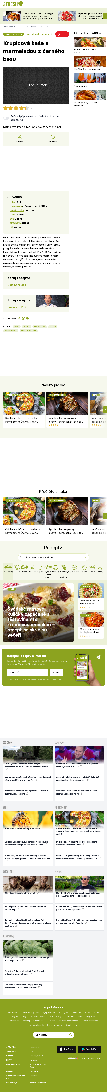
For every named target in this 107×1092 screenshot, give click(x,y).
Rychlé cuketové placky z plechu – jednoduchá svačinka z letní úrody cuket (65, 420)
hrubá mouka (17, 210)
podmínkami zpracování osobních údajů (47, 679)
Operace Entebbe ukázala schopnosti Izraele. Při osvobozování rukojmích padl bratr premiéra (26, 843)
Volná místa (11, 1051)
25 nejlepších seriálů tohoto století (20, 893)
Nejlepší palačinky (55, 1025)
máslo (13, 214)
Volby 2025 (90, 1016)
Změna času (76, 1012)
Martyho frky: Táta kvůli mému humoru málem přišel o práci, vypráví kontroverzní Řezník (79, 894)
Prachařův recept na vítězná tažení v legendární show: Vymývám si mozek (77, 765)
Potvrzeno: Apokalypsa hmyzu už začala (23, 828)
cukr (12, 218)
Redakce (33, 1076)
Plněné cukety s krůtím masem (85, 51)
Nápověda (34, 1071)
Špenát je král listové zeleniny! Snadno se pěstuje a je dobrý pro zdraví (27, 959)
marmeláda (16, 206)
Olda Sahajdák (32, 34)
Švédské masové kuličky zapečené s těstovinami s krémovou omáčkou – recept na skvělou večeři (31, 622)
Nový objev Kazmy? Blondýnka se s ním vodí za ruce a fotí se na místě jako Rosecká (79, 921)
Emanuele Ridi (46, 34)
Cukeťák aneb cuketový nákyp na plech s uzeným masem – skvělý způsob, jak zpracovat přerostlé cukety (38, 17)
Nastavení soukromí (38, 1083)
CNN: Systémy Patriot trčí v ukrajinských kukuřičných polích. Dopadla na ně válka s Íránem (26, 765)
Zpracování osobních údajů (38, 1065)
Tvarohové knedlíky (36, 1025)
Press (32, 1051)
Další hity (96, 33)
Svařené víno (13, 1021)
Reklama (9, 1056)
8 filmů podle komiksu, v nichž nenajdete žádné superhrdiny (25, 907)
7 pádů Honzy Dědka (73, 1016)
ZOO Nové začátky (37, 1016)
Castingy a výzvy (36, 1056)
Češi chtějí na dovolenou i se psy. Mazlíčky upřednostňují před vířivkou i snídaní (23, 986)
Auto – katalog (54, 1016)
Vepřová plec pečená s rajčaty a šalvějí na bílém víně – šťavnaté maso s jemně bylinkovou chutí (77, 857)
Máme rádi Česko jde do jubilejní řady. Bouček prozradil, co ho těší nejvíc (76, 792)
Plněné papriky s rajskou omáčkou (85, 104)
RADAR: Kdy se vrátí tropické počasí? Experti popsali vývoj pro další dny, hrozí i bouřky (28, 778)
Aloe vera (51, 1021)
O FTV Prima (11, 1047)
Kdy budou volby (19, 1016)
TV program (63, 1012)
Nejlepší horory (48, 1012)
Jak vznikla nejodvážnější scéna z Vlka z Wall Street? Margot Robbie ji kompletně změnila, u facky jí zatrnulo (28, 923)
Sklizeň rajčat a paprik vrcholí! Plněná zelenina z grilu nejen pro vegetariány (26, 972)
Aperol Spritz (80, 86)
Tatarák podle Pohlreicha (33, 1021)
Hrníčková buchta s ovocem (87, 69)
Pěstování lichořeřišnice (68, 1021)
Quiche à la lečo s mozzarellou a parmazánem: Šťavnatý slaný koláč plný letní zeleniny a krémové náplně (22, 420)
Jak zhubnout (14, 1012)
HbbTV (9, 1060)
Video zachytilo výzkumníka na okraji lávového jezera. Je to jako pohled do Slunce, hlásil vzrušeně (27, 857)
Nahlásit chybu (12, 1083)
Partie (87, 1012)
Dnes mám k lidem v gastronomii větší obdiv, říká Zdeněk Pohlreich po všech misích (77, 778)
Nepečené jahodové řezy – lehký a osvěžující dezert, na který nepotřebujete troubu (91, 16)
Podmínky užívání (13, 1064)
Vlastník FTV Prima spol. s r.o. (15, 1077)
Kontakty (33, 1060)
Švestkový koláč (73, 1025)
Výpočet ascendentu (90, 1021)
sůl (11, 227)
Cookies (9, 1071)
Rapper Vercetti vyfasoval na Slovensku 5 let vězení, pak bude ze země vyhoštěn (79, 907)
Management (35, 1047)
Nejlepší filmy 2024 (31, 1012)
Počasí (96, 1012)
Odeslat (57, 672)
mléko (13, 202)
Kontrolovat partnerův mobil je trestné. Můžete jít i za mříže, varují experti (27, 792)
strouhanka (16, 222)
